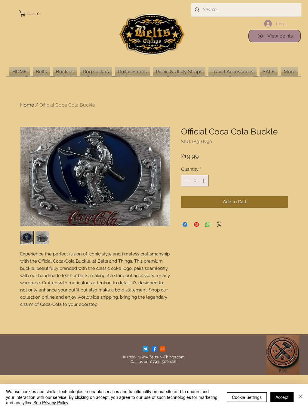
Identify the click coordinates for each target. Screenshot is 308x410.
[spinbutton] (195, 180)
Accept (282, 397)
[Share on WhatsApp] (207, 224)
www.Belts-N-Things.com (161, 357)
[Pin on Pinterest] (196, 224)
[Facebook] (154, 348)
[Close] (300, 397)
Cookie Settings (247, 397)
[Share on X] (219, 224)
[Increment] (204, 180)
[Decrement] (186, 180)
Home (27, 105)
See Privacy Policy (50, 402)
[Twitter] (145, 348)
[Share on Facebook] (185, 224)
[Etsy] (162, 348)
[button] (30, 14)
